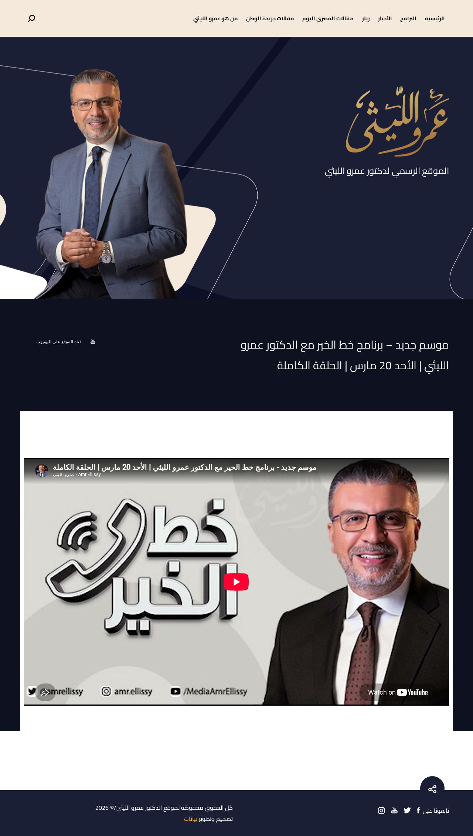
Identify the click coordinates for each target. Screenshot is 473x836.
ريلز (366, 18)
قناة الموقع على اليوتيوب (59, 341)
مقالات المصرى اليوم (328, 18)
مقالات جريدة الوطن (270, 18)
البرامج (408, 18)
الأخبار (385, 18)
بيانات (190, 818)
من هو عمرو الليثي (215, 18)
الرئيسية (435, 18)
